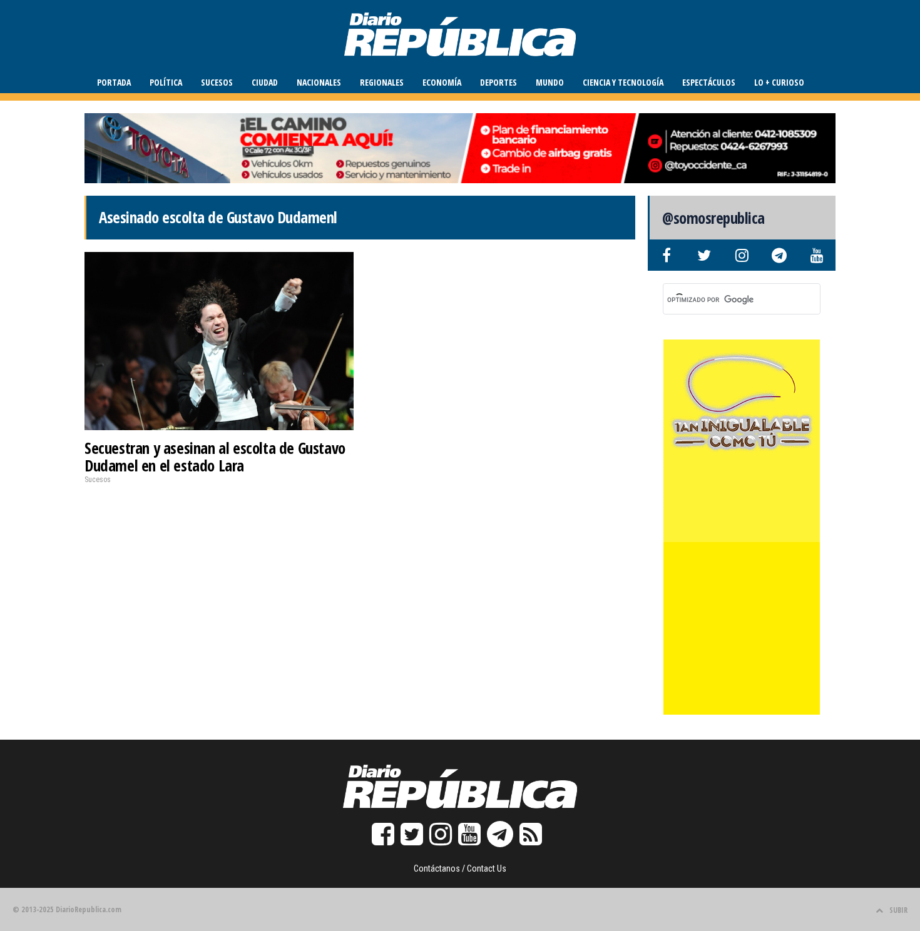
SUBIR (898, 910)
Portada (114, 82)
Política (166, 82)
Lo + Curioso (779, 82)
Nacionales (319, 82)
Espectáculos (708, 82)
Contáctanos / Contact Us (460, 868)
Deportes (498, 82)
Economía (441, 82)
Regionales (382, 82)
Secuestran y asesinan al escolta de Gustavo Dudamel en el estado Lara (214, 456)
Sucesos (217, 82)
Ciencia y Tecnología (623, 82)
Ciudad (265, 82)
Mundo (550, 82)
